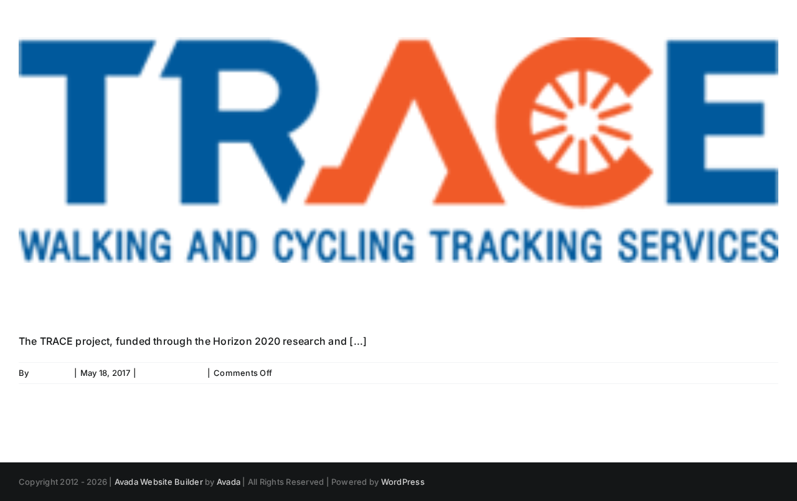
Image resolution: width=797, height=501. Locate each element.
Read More (756, 373)
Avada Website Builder (159, 482)
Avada (228, 482)
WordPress (403, 482)
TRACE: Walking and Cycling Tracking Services (347, 299)
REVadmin (51, 373)
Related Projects (171, 373)
